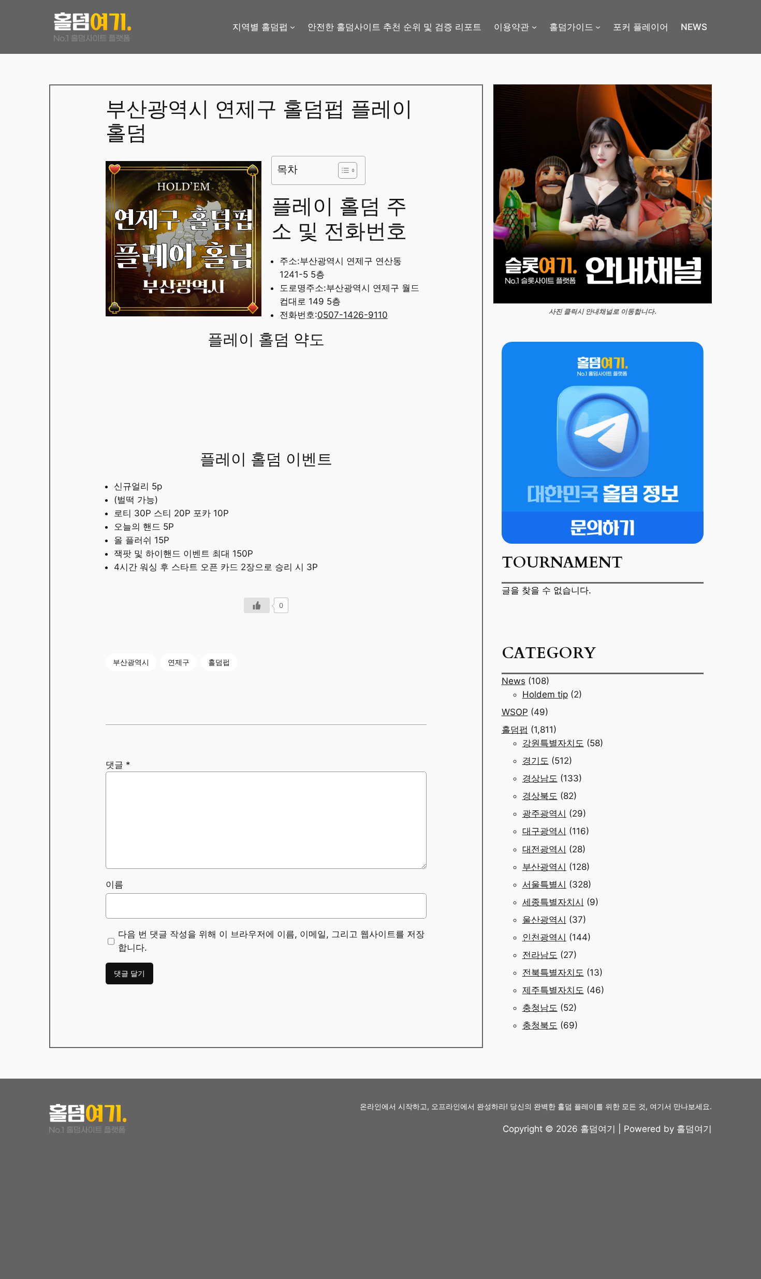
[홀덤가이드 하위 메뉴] (598, 27)
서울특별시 (544, 884)
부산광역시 (131, 662)
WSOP (515, 712)
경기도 (535, 760)
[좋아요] (257, 605)
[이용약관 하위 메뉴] (534, 27)
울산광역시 (544, 919)
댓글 (118, 765)
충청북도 (540, 1025)
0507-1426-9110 (352, 315)
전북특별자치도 (553, 972)
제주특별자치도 (553, 990)
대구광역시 (544, 831)
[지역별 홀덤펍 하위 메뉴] (292, 27)
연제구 (178, 662)
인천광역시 (544, 937)
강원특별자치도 (553, 743)
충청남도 (540, 1007)
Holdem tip (545, 694)
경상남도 (540, 778)
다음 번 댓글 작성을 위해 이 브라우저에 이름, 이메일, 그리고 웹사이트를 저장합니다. (271, 941)
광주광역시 (544, 813)
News (513, 681)
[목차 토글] (342, 170)
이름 (114, 884)
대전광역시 (544, 849)
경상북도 (540, 796)
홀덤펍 (219, 662)
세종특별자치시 (553, 902)
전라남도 (540, 955)
